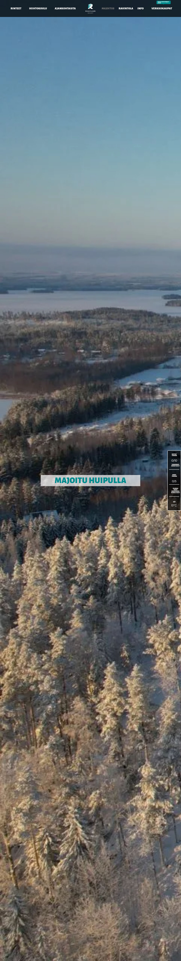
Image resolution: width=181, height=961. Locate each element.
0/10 (174, 460)
